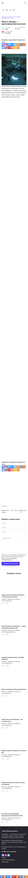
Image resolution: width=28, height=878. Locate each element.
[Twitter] (15, 44)
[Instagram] (6, 44)
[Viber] (6, 47)
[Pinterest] (9, 47)
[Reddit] (24, 44)
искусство (4, 506)
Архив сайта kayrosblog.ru (8, 859)
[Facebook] (3, 44)
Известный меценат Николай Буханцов (14, 689)
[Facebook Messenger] (9, 44)
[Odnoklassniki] (18, 44)
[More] (18, 47)
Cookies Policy (5, 861)
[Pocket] (12, 47)
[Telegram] (3, 47)
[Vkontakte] (12, 44)
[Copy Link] (15, 47)
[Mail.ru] (21, 44)
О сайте (4, 857)
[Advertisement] (14, 491)
